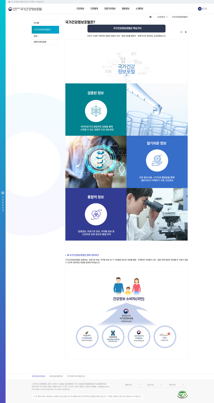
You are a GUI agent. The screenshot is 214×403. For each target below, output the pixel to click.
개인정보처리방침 (38, 376)
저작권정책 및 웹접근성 (76, 376)
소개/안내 (161, 17)
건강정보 (80, 8)
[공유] (181, 32)
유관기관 (150, 385)
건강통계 (94, 8)
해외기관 (128, 385)
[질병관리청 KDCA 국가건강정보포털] (25, 9)
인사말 (36, 23)
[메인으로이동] (150, 17)
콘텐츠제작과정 (40, 42)
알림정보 (125, 8)
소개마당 (139, 8)
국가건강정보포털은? (42, 30)
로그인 (204, 9)
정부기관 (172, 385)
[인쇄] (186, 32)
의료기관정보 (109, 8)
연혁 (35, 36)
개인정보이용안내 (56, 376)
